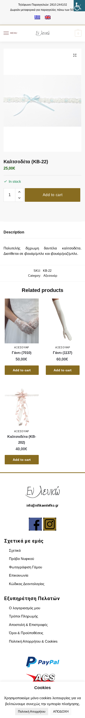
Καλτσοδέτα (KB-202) (21, 439)
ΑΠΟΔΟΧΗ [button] (60, 711)
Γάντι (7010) (21, 353)
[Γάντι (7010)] (22, 321)
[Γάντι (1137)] (63, 321)
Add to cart (53, 195)
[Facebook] (35, 524)
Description (14, 232)
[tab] (42, 232)
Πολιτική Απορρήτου (31, 711)
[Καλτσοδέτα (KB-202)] (22, 405)
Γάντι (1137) (62, 353)
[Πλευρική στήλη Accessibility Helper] (79, 5)
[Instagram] (49, 524)
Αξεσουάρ (50, 275)
